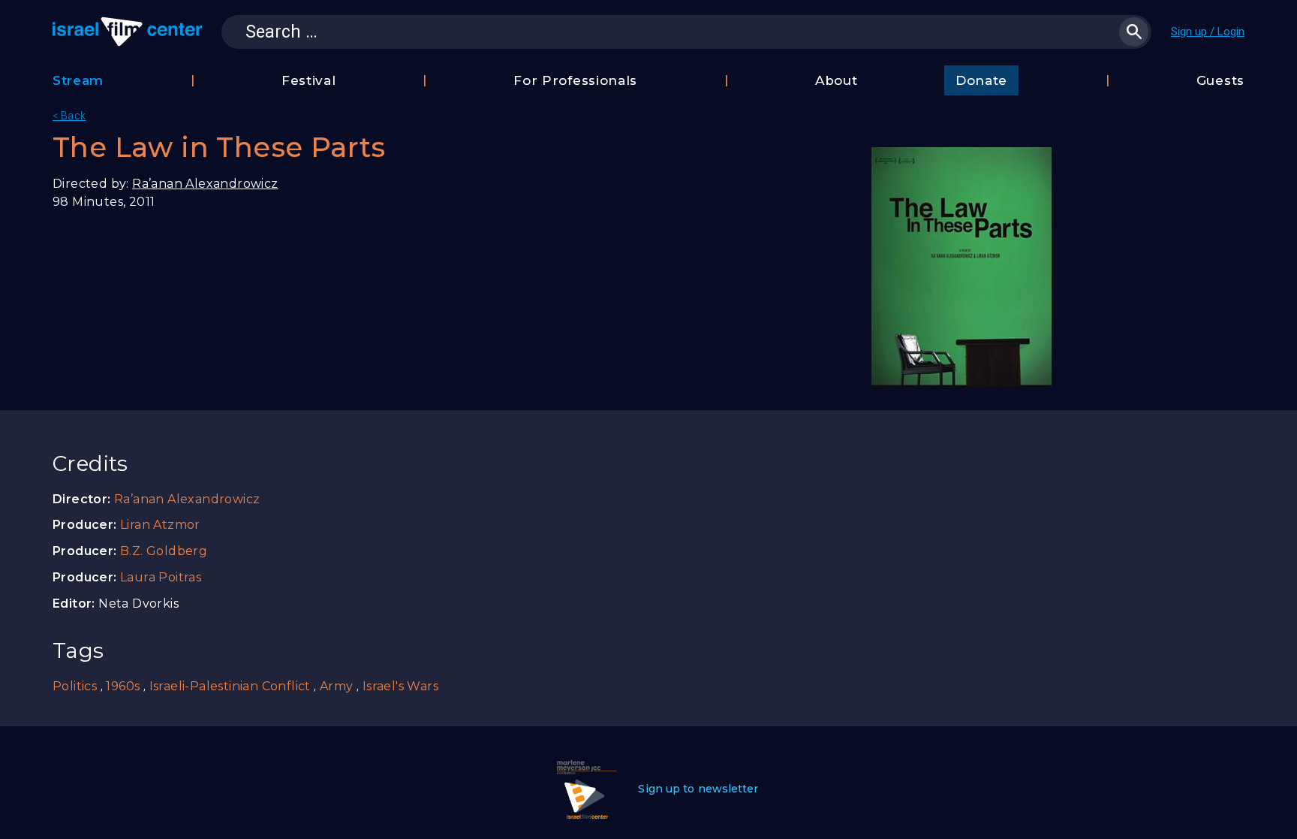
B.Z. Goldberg (163, 551)
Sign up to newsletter (698, 788)
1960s (123, 686)
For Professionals (575, 80)
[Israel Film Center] (127, 32)
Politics (75, 686)
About (836, 80)
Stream (78, 80)
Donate (981, 80)
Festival (308, 80)
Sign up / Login (1207, 31)
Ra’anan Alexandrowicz (205, 184)
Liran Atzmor (160, 525)
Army (337, 686)
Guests (1220, 80)
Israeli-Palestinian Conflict (230, 686)
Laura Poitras (160, 577)
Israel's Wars (400, 686)
